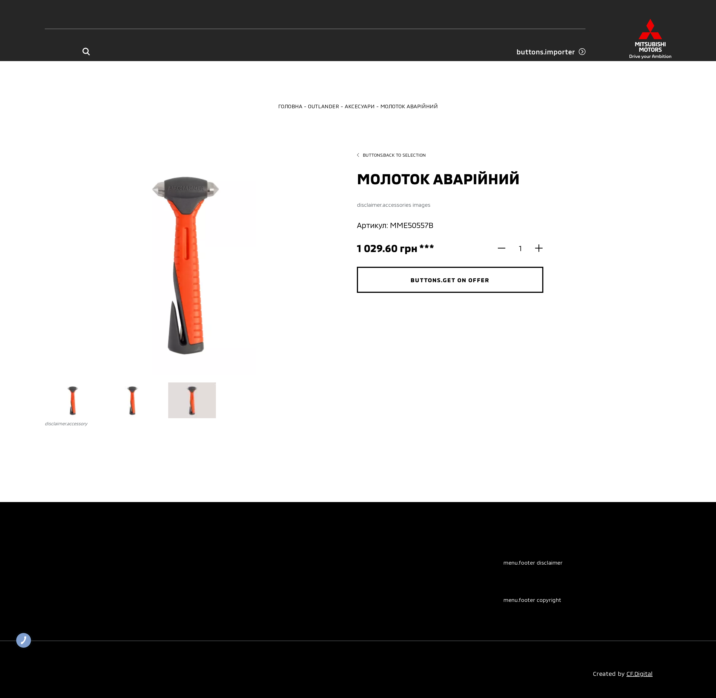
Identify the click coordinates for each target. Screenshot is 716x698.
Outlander (323, 106)
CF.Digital (639, 673)
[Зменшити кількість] (505, 248)
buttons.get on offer (450, 279)
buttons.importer (545, 52)
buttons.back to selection (394, 155)
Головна (290, 106)
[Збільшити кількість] (535, 248)
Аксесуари (360, 106)
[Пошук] (86, 51)
